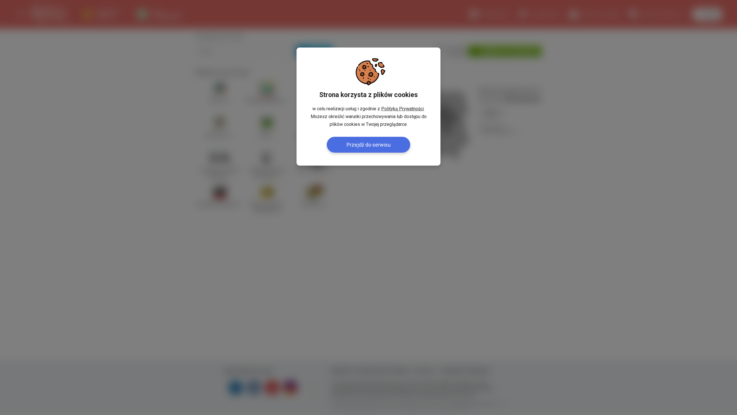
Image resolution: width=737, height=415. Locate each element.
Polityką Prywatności (402, 108)
